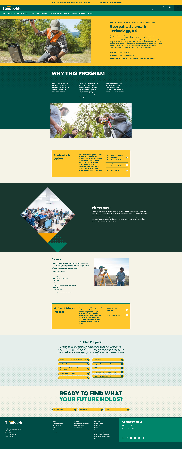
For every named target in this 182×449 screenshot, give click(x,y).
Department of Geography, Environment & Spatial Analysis (131, 58)
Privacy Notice (57, 425)
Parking (96, 427)
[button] (158, 8)
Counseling (97, 425)
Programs (127, 22)
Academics (8, 13)
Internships (91, 13)
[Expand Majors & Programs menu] (26, 13)
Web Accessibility (58, 423)
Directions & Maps (10, 440)
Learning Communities (78, 13)
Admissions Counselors (130, 426)
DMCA (54, 427)
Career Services (35, 13)
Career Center (77, 429)
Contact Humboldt (128, 429)
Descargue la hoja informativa (121, 55)
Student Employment (79, 425)
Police (96, 429)
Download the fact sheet (119, 52)
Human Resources (78, 427)
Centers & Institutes (56, 13)
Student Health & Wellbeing (101, 434)
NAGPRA (55, 432)
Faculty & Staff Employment (81, 423)
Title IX (55, 429)
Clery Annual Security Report (102, 436)
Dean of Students (98, 423)
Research (67, 13)
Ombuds (96, 438)
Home (111, 22)
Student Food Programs (100, 432)
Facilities (44, 13)
